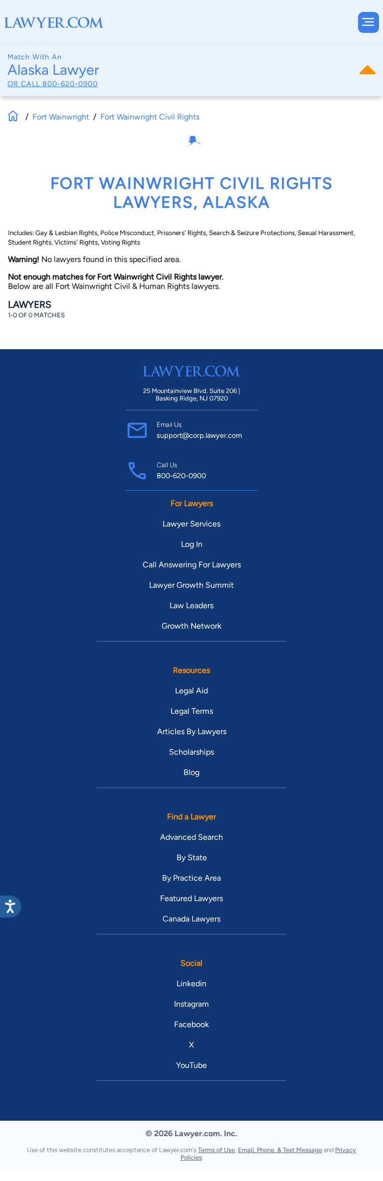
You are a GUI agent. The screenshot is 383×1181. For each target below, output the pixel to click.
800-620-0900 (70, 83)
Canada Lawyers (191, 918)
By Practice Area (191, 878)
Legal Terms (192, 711)
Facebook (191, 1024)
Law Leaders (191, 605)
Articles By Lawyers (191, 731)
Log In (191, 544)
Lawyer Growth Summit (191, 585)
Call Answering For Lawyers (192, 564)
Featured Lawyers (191, 898)
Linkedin (191, 983)
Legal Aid (191, 690)
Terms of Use (216, 1150)
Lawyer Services (191, 523)
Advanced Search (191, 837)
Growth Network (191, 626)
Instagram (191, 1004)
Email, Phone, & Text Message (280, 1150)
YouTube (191, 1065)
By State (192, 857)
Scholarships (191, 752)
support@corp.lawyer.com (199, 435)
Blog (191, 772)
